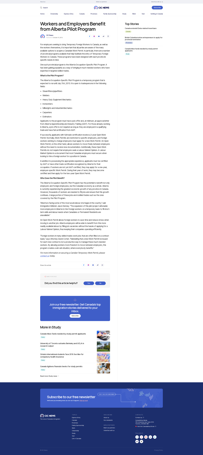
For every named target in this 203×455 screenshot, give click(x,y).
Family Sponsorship (109, 14)
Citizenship (54, 14)
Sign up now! (84, 400)
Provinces (94, 14)
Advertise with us (109, 430)
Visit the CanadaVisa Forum (146, 426)
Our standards (108, 420)
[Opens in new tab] (137, 437)
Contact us (139, 417)
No (100, 283)
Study (124, 14)
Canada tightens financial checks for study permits (61, 366)
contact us (44, 256)
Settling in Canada (157, 14)
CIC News (49, 35)
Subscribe (157, 7)
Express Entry (68, 14)
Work (134, 14)
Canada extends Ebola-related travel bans (140, 28)
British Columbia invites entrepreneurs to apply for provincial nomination (143, 38)
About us (106, 417)
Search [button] (45, 8)
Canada (81, 14)
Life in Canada (76, 438)
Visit (143, 14)
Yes (88, 283)
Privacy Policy (158, 450)
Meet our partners (109, 428)
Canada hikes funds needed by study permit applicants (63, 334)
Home (42, 14)
